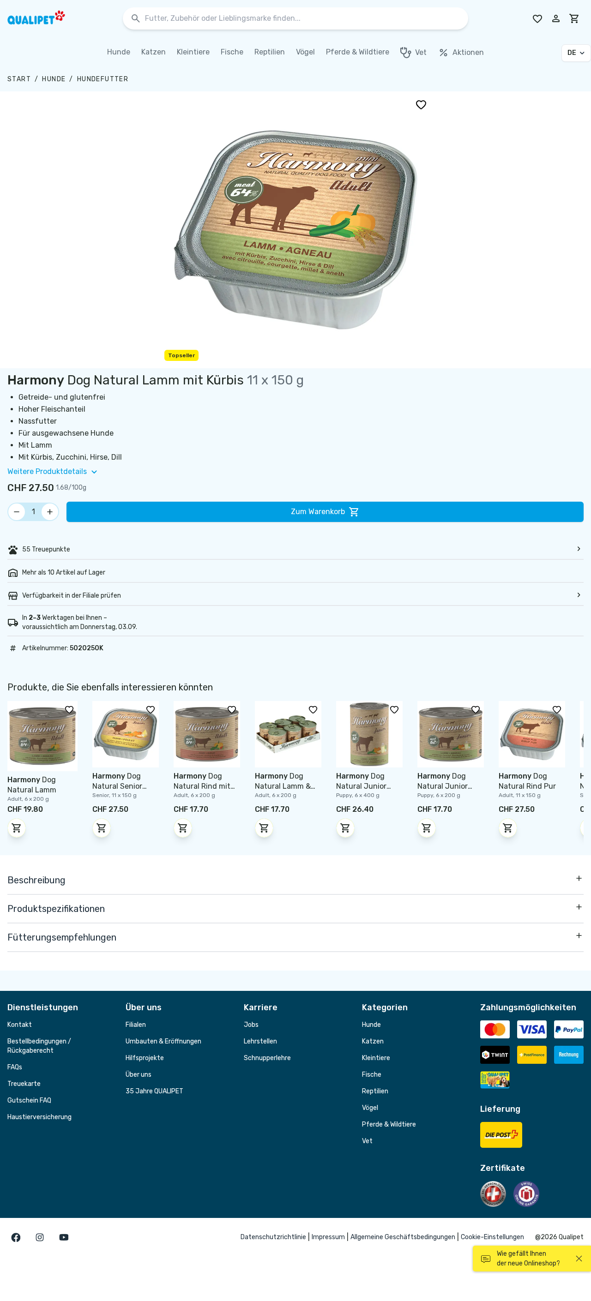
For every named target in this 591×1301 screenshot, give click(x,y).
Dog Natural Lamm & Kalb (283, 786)
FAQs (14, 1067)
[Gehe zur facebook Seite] (15, 1237)
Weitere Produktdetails (47, 471)
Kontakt (19, 1025)
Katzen (373, 1041)
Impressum (328, 1237)
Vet (367, 1141)
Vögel (370, 1108)
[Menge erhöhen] (50, 512)
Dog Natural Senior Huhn (117, 786)
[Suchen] (135, 18)
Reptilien (375, 1091)
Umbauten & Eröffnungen (163, 1041)
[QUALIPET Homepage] (44, 18)
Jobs (251, 1025)
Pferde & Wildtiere (389, 1124)
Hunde (54, 79)
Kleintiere (376, 1058)
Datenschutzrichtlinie (273, 1237)
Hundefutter (102, 79)
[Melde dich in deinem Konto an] (556, 18)
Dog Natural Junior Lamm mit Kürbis (365, 786)
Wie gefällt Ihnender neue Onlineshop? (528, 1258)
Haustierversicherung (39, 1117)
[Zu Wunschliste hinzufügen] (421, 104)
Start (19, 79)
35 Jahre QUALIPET (154, 1091)
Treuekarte (24, 1084)
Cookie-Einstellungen (492, 1237)
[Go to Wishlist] (537, 18)
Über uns (138, 1075)
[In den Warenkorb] (16, 828)
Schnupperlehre (267, 1058)
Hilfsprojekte (145, 1058)
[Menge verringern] (16, 512)
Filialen (136, 1025)
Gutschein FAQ (29, 1100)
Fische (371, 1075)
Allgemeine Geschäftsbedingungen (402, 1237)
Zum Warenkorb (318, 511)
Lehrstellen (260, 1041)
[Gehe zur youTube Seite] (63, 1237)
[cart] (574, 18)
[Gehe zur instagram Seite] (39, 1237)
